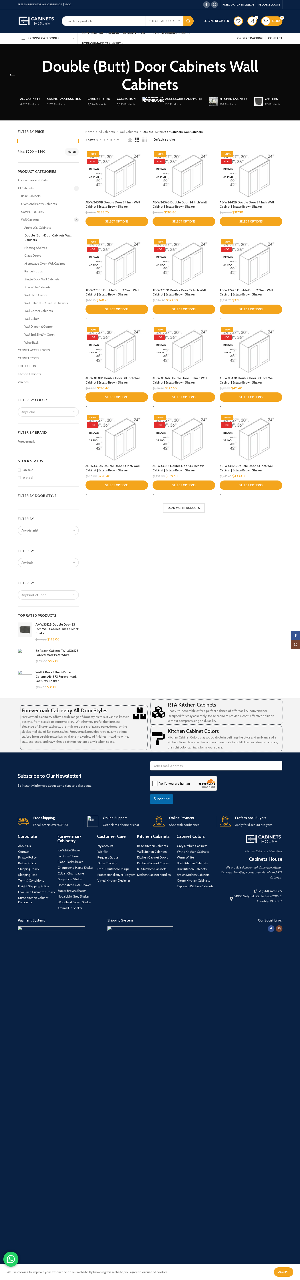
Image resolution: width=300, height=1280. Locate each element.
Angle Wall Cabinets (37, 228)
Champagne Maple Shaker (75, 868)
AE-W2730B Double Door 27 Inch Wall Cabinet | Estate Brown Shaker (112, 292)
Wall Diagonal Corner (38, 327)
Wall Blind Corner (35, 295)
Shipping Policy (28, 869)
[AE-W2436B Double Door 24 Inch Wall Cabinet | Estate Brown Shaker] (184, 174)
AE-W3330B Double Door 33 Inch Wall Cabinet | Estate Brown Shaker (112, 468)
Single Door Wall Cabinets (42, 279)
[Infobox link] (49, 821)
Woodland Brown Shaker (74, 902)
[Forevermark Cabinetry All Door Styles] (139, 713)
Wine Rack (31, 343)
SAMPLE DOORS (32, 212)
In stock (28, 478)
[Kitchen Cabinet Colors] (158, 738)
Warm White (185, 857)
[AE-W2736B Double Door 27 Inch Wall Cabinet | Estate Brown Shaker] (184, 262)
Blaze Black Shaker (70, 862)
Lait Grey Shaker (69, 856)
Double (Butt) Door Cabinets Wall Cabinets (48, 237)
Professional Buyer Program (116, 875)
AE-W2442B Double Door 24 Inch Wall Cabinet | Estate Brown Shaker (247, 204)
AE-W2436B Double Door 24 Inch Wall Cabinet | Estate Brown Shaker (180, 204)
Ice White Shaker (69, 850)
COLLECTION (27, 366)
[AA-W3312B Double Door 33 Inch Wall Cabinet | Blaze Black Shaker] (25, 632)
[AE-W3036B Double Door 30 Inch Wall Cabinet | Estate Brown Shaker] (184, 349)
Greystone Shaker (70, 879)
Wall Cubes (31, 319)
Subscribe (161, 799)
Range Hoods (33, 271)
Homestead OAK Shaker (74, 885)
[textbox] (48, 412)
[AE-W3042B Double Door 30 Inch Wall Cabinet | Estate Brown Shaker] (251, 349)
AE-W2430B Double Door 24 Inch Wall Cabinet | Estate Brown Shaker (112, 204)
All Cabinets (26, 188)
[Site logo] (36, 21)
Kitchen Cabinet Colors (193, 731)
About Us (24, 846)
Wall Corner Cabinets (38, 311)
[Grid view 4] (144, 140)
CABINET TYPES (28, 358)
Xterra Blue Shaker (70, 908)
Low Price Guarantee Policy (36, 892)
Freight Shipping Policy (33, 886)
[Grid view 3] (137, 140)
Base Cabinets (31, 196)
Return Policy (27, 863)
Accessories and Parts (33, 180)
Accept (283, 1272)
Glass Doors (32, 256)
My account (105, 846)
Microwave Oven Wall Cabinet (44, 264)
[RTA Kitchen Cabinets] (158, 712)
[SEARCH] (188, 21)
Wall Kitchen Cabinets (152, 852)
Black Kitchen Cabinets (192, 863)
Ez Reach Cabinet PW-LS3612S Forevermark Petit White (57, 653)
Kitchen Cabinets (29, 374)
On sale (28, 470)
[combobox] (48, 412)
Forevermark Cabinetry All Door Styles (64, 710)
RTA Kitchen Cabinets (192, 704)
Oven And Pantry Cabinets (39, 204)
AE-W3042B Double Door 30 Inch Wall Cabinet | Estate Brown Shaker (247, 380)
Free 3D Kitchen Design (113, 869)
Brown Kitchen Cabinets (193, 875)
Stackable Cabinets (37, 287)
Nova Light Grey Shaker (73, 896)
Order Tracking (107, 863)
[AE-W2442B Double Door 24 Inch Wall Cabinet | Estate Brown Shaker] (251, 174)
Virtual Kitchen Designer (113, 880)
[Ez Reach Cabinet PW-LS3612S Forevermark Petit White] (25, 656)
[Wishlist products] (238, 21)
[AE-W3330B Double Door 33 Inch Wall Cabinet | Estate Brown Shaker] (116, 437)
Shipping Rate (27, 875)
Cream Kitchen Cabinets (193, 880)
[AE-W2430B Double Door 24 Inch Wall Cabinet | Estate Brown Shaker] (116, 174)
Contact (23, 852)
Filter (72, 151)
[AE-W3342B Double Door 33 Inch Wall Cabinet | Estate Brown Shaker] (251, 437)
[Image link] (51, 1093)
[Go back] (12, 75)
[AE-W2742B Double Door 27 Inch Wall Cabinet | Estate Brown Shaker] (251, 262)
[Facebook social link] (206, 4)
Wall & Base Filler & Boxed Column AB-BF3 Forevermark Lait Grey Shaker (56, 676)
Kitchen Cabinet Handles (154, 875)
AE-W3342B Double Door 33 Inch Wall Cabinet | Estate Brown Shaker (247, 468)
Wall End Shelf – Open (39, 335)
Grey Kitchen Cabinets (192, 846)
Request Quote (107, 857)
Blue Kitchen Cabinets (192, 869)
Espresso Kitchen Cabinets (195, 886)
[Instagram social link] (214, 4)
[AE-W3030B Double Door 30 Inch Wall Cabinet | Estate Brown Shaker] (116, 349)
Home (89, 132)
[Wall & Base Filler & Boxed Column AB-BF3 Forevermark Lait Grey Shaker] (25, 679)
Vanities (23, 382)
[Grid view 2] (130, 140)
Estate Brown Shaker (72, 891)
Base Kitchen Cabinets (152, 846)
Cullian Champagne (71, 873)
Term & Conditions (31, 880)
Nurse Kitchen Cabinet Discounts (33, 900)
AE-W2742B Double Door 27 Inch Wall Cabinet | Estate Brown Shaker (246, 292)
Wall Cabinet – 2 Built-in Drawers (46, 303)
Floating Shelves (35, 248)
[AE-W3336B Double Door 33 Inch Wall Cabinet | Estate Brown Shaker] (184, 437)
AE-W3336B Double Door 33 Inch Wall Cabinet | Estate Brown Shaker (179, 468)
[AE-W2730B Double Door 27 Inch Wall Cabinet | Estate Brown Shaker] (116, 262)
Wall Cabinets (30, 220)
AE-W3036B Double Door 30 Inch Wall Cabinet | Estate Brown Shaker (180, 380)
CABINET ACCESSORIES (34, 350)
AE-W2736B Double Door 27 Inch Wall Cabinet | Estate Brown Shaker (179, 292)
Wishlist (102, 852)
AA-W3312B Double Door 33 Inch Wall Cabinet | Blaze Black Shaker (57, 628)
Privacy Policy (27, 857)
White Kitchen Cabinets (193, 852)
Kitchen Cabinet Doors (152, 857)
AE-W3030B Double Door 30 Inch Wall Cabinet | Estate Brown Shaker (113, 380)
